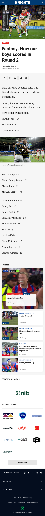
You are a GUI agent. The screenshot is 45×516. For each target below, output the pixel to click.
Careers (9, 503)
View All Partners (22, 462)
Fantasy (6, 43)
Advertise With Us (32, 503)
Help (15, 503)
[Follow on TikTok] (25, 473)
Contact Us (21, 503)
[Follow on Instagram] (37, 473)
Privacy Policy (27, 498)
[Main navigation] (3, 2)
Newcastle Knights (9, 66)
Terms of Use (17, 498)
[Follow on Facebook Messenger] (41, 473)
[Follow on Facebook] (29, 473)
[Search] (42, 2)
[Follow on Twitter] (33, 473)
